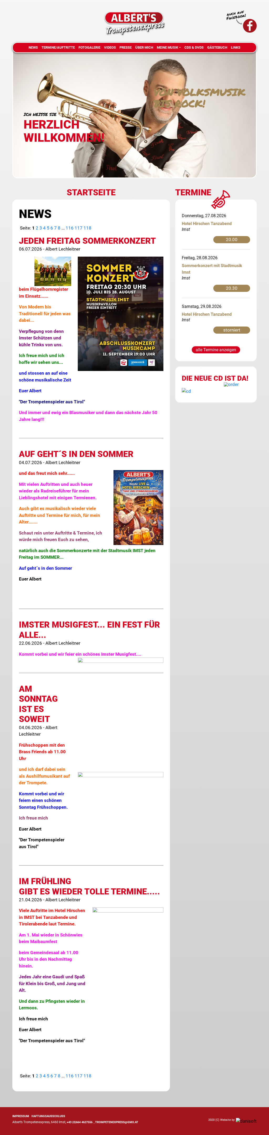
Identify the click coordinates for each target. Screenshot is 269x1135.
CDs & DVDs (194, 47)
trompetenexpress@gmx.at (116, 1122)
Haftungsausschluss (48, 1116)
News (33, 47)
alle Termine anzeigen (216, 349)
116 (70, 228)
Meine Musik (167, 47)
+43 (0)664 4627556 (79, 1122)
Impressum (20, 1116)
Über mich (144, 47)
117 (78, 228)
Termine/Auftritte (58, 47)
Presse (126, 47)
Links (235, 47)
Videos (110, 47)
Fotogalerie (89, 47)
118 (87, 228)
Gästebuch (217, 47)
